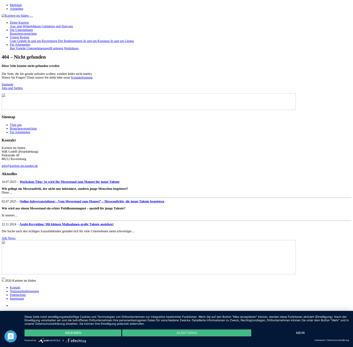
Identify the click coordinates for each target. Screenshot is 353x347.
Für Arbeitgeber (20, 44)
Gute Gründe (19, 41)
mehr (300, 333)
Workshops (71, 48)
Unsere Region (19, 37)
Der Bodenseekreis (70, 41)
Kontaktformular (81, 77)
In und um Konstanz (97, 41)
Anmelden (16, 8)
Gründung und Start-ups (57, 26)
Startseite (7, 84)
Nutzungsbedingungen (24, 291)
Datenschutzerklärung (338, 340)
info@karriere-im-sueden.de (20, 166)
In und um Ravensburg (43, 41)
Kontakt (15, 287)
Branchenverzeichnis (23, 33)
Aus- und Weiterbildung (26, 26)
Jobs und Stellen (12, 88)
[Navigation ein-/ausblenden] (31, 16)
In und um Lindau (122, 41)
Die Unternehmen (21, 30)
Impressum (17, 298)
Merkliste (16, 5)
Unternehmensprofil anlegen (45, 48)
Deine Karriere (19, 22)
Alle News (9, 238)
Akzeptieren (186, 333)
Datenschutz (18, 295)
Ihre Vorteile (18, 48)
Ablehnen (73, 333)
